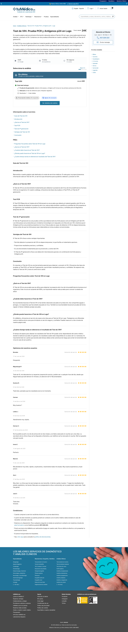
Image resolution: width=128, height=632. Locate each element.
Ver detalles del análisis (49, 103)
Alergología (16, 562)
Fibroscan (37, 575)
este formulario (19, 525)
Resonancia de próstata (40, 568)
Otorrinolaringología (18, 577)
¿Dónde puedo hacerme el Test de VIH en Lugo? (29, 153)
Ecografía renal (38, 580)
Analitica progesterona (62, 575)
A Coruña (95, 61)
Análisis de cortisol (61, 582)
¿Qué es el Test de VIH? (21, 122)
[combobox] (97, 16)
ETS (21, 16)
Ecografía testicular (39, 577)
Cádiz (94, 72)
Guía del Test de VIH (20, 116)
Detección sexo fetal (40, 582)
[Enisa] (93, 600)
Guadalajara (96, 59)
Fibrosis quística (39, 573)
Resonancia (37, 16)
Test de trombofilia (39, 564)
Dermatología (16, 568)
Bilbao (94, 54)
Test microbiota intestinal (63, 564)
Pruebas (46, 16)
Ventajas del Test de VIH (22, 132)
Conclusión (17, 135)
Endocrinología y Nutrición (19, 571)
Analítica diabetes (61, 577)
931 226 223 (104, 38)
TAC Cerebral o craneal (40, 566)
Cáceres (95, 56)
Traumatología (16, 580)
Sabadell (95, 63)
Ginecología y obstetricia (19, 573)
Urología (15, 582)
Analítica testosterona (62, 573)
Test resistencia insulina (62, 562)
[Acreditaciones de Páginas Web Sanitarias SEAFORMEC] (82, 600)
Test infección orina (61, 566)
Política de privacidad (43, 605)
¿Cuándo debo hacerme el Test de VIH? (27, 150)
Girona (94, 65)
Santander (95, 68)
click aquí (20, 537)
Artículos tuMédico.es (19, 614)
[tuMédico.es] (24, 9)
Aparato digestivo (17, 564)
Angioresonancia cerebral (41, 584)
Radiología (28, 16)
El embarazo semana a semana (22, 603)
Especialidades (54, 16)
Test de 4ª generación (21, 129)
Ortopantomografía (39, 571)
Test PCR (17, 125)
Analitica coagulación (62, 580)
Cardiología (16, 566)
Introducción (18, 119)
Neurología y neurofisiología (20, 575)
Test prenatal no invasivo (41, 562)
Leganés (95, 70)
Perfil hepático (60, 568)
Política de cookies (42, 607)
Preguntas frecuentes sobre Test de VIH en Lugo (29, 144)
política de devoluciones (42, 537)
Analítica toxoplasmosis (62, 571)
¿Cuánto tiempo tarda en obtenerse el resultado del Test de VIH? (34, 156)
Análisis (15, 16)
